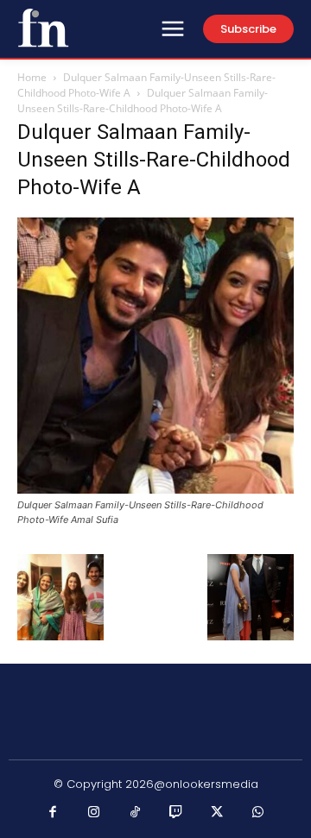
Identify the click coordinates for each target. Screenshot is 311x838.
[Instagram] (94, 813)
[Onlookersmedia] (43, 27)
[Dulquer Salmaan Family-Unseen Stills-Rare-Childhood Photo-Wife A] (155, 489)
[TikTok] (135, 813)
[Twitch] (176, 813)
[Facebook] (53, 813)
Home (32, 77)
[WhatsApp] (258, 813)
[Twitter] (217, 813)
